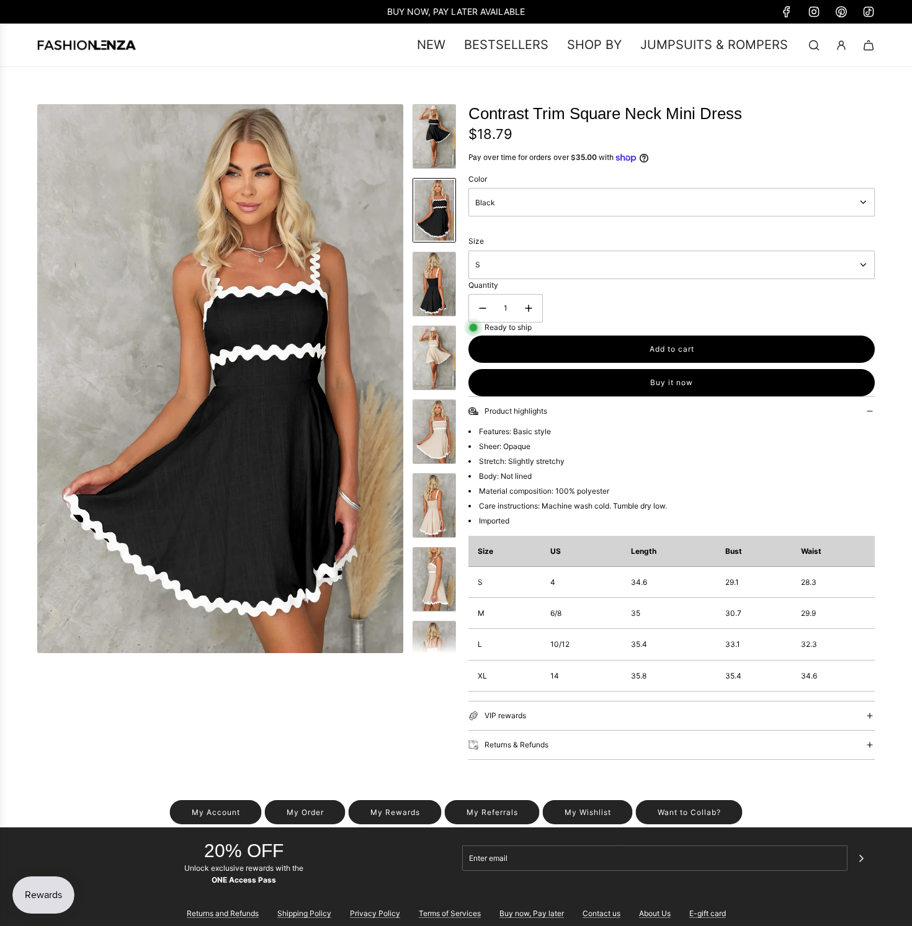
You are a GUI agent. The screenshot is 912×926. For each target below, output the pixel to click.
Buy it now (671, 382)
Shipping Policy (304, 913)
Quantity (483, 285)
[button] (47, 378)
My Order (305, 812)
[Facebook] (786, 12)
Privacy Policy (375, 913)
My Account (216, 812)
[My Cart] (868, 45)
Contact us (601, 913)
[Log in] (841, 45)
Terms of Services (450, 913)
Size (476, 241)
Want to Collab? (689, 812)
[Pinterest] (841, 12)
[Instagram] (814, 12)
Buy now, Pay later (531, 913)
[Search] (814, 45)
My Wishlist (588, 812)
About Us (655, 913)
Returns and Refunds (223, 913)
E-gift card (707, 913)
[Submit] (861, 858)
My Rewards (395, 812)
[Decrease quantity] (482, 308)
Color (477, 179)
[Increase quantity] (528, 308)
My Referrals (492, 812)
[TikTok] (868, 12)
